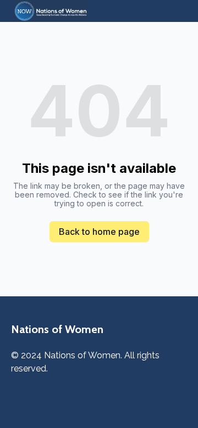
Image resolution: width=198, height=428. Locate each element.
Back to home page (99, 231)
